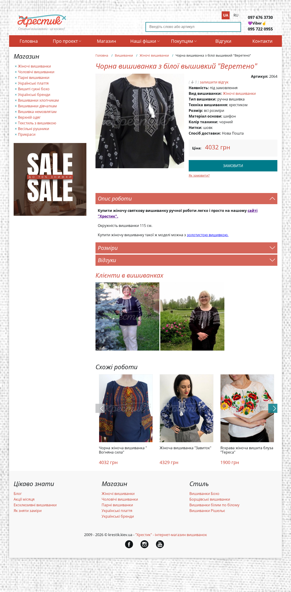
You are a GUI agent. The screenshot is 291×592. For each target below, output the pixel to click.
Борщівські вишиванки (209, 499)
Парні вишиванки (33, 77)
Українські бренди (34, 94)
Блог (18, 493)
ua (225, 15)
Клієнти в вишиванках (129, 275)
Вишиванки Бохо (204, 493)
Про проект (65, 41)
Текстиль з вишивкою (37, 122)
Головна (29, 41)
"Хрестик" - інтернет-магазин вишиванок (171, 534)
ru (235, 15)
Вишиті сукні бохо (34, 88)
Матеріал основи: (205, 116)
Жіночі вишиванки (34, 66)
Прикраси (26, 134)
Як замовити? (199, 175)
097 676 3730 (260, 17)
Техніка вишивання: (208, 104)
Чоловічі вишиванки (36, 71)
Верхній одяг (29, 117)
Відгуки (223, 41)
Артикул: (259, 76)
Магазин (106, 41)
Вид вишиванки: (205, 93)
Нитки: (195, 127)
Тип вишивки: (202, 99)
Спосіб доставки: (205, 133)
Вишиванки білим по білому (214, 504)
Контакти (262, 41)
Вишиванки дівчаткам (37, 105)
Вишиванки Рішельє (207, 510)
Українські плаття (33, 83)
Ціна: (196, 148)
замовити (233, 165)
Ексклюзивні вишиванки (35, 504)
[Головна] (42, 30)
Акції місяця (24, 499)
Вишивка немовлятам (37, 111)
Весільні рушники (33, 128)
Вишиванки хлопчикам (38, 100)
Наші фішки (143, 41)
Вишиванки (124, 55)
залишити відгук (214, 82)
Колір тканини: (203, 121)
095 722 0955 (260, 29)
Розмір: (196, 110)
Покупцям (182, 41)
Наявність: (199, 87)
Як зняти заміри (28, 510)
